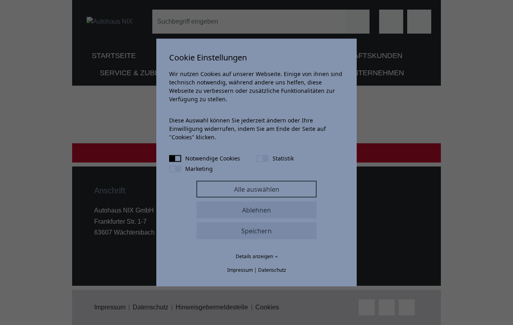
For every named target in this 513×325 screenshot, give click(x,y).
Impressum (240, 270)
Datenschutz (272, 270)
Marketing (199, 169)
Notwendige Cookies (212, 158)
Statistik (283, 158)
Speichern (256, 231)
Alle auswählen (256, 189)
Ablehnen (256, 210)
